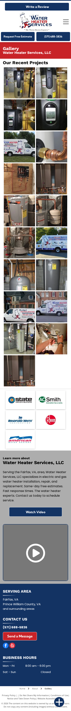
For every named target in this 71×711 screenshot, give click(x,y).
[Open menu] (66, 22)
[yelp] (12, 646)
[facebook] (6, 646)
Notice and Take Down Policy (21, 698)
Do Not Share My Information (34, 695)
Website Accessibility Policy (50, 698)
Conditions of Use (59, 695)
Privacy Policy (9, 695)
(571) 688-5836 (15, 627)
